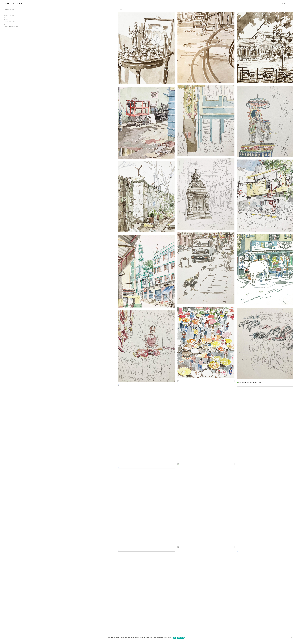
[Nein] (291, 637)
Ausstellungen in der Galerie (11, 26)
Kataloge (6, 24)
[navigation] (9, 14)
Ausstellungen (7, 19)
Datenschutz (181, 637)
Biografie (6, 17)
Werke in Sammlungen (9, 21)
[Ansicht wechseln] (120, 9)
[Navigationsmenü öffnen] (288, 4)
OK (174, 637)
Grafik (5, 23)
